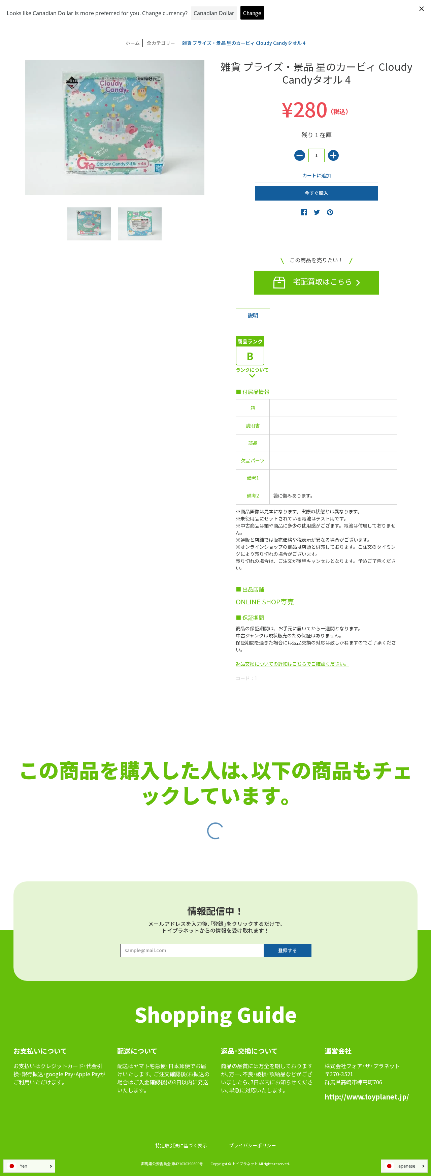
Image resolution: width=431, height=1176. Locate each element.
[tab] (253, 315)
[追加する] (333, 155)
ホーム (133, 42)
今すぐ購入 (316, 192)
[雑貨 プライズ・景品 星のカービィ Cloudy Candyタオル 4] (89, 224)
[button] (304, 212)
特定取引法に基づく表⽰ (181, 1145)
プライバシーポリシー (252, 1145)
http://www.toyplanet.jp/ (367, 1097)
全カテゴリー (161, 42)
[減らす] (299, 155)
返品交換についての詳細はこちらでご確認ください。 (292, 663)
